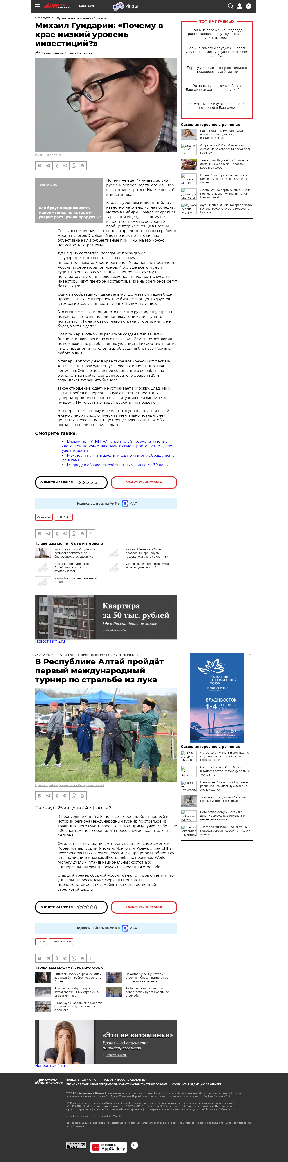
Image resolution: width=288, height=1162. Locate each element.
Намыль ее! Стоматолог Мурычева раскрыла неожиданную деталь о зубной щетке (224, 786)
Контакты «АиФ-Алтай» (82, 1079)
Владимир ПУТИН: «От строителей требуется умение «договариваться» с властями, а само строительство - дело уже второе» (117, 446)
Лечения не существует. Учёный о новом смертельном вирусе (223, 798)
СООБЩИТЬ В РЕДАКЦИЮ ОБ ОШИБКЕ (196, 1084)
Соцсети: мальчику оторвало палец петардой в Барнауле (217, 106)
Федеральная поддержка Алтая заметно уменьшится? (148, 565)
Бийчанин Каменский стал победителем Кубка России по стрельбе (147, 992)
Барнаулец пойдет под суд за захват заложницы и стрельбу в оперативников (76, 992)
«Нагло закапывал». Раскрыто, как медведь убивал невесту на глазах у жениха (225, 830)
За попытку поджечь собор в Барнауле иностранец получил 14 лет (217, 88)
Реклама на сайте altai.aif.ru (125, 1079)
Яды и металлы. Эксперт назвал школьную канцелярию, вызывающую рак (222, 134)
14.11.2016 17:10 (44, 18)
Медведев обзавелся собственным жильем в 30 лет (116, 465)
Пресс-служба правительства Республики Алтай (69, 785)
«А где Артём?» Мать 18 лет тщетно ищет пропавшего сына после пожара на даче (224, 756)
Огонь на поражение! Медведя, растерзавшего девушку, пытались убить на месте (217, 34)
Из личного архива (48, 155)
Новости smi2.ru (50, 641)
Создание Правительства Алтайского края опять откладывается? (72, 567)
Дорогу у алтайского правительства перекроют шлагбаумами (217, 70)
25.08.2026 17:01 (45, 654)
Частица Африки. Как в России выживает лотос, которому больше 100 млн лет (225, 771)
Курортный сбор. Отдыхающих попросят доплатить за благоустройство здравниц (75, 553)
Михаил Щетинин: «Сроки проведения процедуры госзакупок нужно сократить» (147, 553)
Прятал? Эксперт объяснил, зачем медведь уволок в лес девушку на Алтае (224, 178)
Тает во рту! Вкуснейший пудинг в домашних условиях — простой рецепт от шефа (224, 164)
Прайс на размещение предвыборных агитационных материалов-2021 (116, 1084)
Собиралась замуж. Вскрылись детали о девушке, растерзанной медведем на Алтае (223, 815)
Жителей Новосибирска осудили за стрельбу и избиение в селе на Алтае (77, 977)
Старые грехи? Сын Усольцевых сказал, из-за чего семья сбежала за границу (225, 149)
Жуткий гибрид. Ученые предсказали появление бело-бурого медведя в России (226, 208)
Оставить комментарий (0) (144, 482)
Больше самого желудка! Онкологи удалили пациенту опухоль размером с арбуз (217, 52)
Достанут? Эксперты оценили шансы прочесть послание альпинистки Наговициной (226, 193)
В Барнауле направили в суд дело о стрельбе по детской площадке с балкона (78, 1006)
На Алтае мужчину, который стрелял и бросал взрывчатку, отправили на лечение (147, 977)
